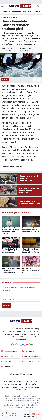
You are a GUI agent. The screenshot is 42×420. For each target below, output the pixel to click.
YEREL (22, 387)
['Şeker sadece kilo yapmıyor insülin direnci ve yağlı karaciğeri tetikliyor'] (11, 221)
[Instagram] (19, 344)
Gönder (6, 305)
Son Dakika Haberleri (31, 361)
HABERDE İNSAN (32, 387)
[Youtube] (27, 344)
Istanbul (14, 17)
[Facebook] (11, 344)
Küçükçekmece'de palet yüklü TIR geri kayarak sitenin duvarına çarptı (31, 250)
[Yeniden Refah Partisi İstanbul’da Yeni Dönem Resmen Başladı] (11, 242)
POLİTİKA (27, 11)
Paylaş (6, 79)
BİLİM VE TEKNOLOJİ (10, 387)
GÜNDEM (6, 11)
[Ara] (39, 6)
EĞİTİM (28, 384)
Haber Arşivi (8, 367)
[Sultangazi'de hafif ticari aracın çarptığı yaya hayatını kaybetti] (31, 221)
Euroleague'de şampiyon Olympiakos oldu (30, 270)
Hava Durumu (29, 351)
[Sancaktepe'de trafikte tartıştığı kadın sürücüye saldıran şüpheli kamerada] (11, 262)
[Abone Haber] (20, 6)
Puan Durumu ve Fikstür (32, 356)
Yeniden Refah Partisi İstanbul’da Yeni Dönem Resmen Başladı (11, 250)
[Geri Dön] (6, 413)
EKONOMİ (16, 11)
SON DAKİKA (21, 390)
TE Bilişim (35, 414)
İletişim (13, 413)
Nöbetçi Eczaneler (10, 351)
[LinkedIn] (23, 344)
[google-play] (26, 375)
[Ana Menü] (2, 6)
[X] (15, 344)
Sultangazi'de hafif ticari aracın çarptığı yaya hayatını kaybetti (30, 229)
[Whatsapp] (31, 344)
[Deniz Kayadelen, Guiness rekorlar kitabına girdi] (21, 65)
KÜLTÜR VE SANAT (11, 384)
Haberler (4, 17)
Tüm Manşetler (9, 361)
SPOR (21, 384)
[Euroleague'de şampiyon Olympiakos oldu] (31, 262)
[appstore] (14, 375)
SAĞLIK (35, 384)
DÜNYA (37, 11)
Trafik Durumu (8, 356)
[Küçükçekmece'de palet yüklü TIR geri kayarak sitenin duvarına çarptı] (31, 242)
